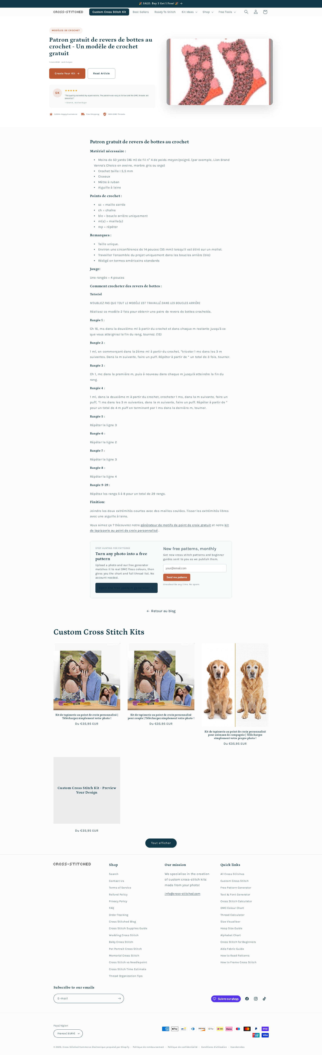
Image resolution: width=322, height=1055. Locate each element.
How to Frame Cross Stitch (238, 962)
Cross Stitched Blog (122, 921)
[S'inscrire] (119, 998)
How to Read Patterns (235, 955)
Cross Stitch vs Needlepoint (128, 962)
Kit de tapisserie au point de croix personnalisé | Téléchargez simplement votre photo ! (87, 716)
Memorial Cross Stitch (124, 955)
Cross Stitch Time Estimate (127, 969)
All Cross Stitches (232, 874)
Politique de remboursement (148, 1047)
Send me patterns (177, 577)
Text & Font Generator (235, 894)
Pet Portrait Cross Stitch (125, 948)
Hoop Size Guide (231, 928)
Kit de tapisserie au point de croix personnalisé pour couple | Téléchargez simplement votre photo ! (161, 716)
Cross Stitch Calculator (236, 901)
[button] (189, 11)
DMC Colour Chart (232, 908)
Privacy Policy (118, 901)
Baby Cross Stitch (121, 942)
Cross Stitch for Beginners (238, 942)
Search (114, 874)
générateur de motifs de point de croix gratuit (176, 525)
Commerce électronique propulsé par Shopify (104, 1047)
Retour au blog (163, 611)
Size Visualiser (230, 921)
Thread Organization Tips (126, 976)
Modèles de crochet (66, 30)
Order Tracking (118, 915)
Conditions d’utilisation (214, 1047)
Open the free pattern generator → (126, 588)
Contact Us (116, 881)
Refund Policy (118, 894)
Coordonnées (238, 1047)
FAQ (111, 908)
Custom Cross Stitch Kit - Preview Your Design (86, 790)
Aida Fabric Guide (232, 948)
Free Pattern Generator (235, 887)
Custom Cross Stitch (234, 881)
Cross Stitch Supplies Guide (128, 928)
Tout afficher (161, 843)
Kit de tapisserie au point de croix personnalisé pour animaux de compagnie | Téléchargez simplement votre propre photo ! (235, 735)
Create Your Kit (65, 73)
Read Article (101, 73)
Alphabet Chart (230, 935)
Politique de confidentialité (183, 1047)
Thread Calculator (232, 915)
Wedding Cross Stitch (124, 935)
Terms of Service (120, 887)
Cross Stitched (71, 1047)
